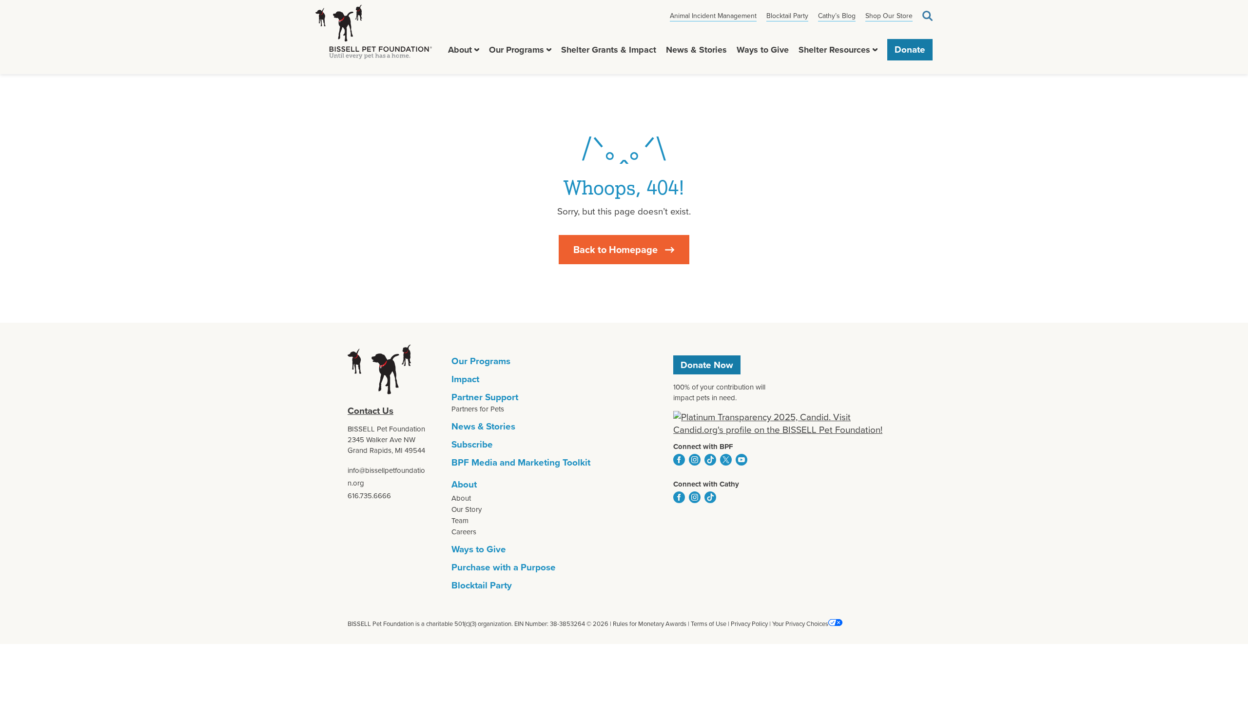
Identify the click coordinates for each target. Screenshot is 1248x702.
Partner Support (484, 397)
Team (459, 520)
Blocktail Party (787, 16)
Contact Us (370, 411)
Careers (463, 531)
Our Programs (516, 50)
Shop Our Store (889, 16)
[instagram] (695, 460)
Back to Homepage (615, 249)
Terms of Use (708, 623)
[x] (726, 460)
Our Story (466, 509)
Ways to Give (763, 50)
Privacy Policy (749, 623)
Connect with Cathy (706, 484)
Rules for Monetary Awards (649, 623)
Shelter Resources (834, 50)
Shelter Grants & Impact (608, 50)
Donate (910, 50)
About (460, 50)
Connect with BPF (703, 446)
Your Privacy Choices (800, 623)
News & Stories (696, 50)
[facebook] (679, 460)
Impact (465, 379)
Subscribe (472, 444)
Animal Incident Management (713, 16)
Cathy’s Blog (837, 16)
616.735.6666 (369, 495)
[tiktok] (710, 460)
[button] (476, 49)
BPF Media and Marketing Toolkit (520, 462)
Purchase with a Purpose (503, 567)
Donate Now (707, 365)
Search (927, 16)
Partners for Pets (477, 409)
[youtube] (741, 460)
